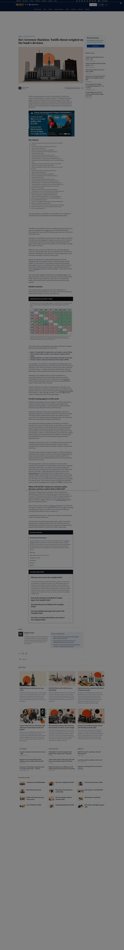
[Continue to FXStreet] (120, 3)
